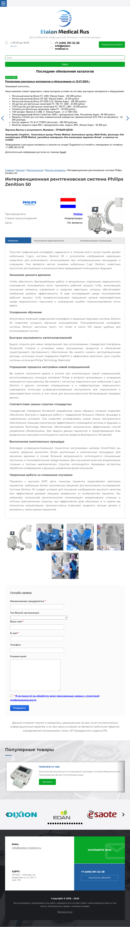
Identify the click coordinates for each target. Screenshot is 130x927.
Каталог (20, 170)
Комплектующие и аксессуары (96, 241)
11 (72, 823)
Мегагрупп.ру (65, 912)
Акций (63, 152)
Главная (9, 170)
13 (77, 823)
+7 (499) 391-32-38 (67, 43)
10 (70, 823)
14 (79, 823)
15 (81, 823)
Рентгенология (35, 170)
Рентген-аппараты (55, 170)
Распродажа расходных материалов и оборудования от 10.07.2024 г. (47, 81)
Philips (78, 214)
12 (74, 823)
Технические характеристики (49, 241)
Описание (13, 241)
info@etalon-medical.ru (63, 47)
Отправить (19, 708)
